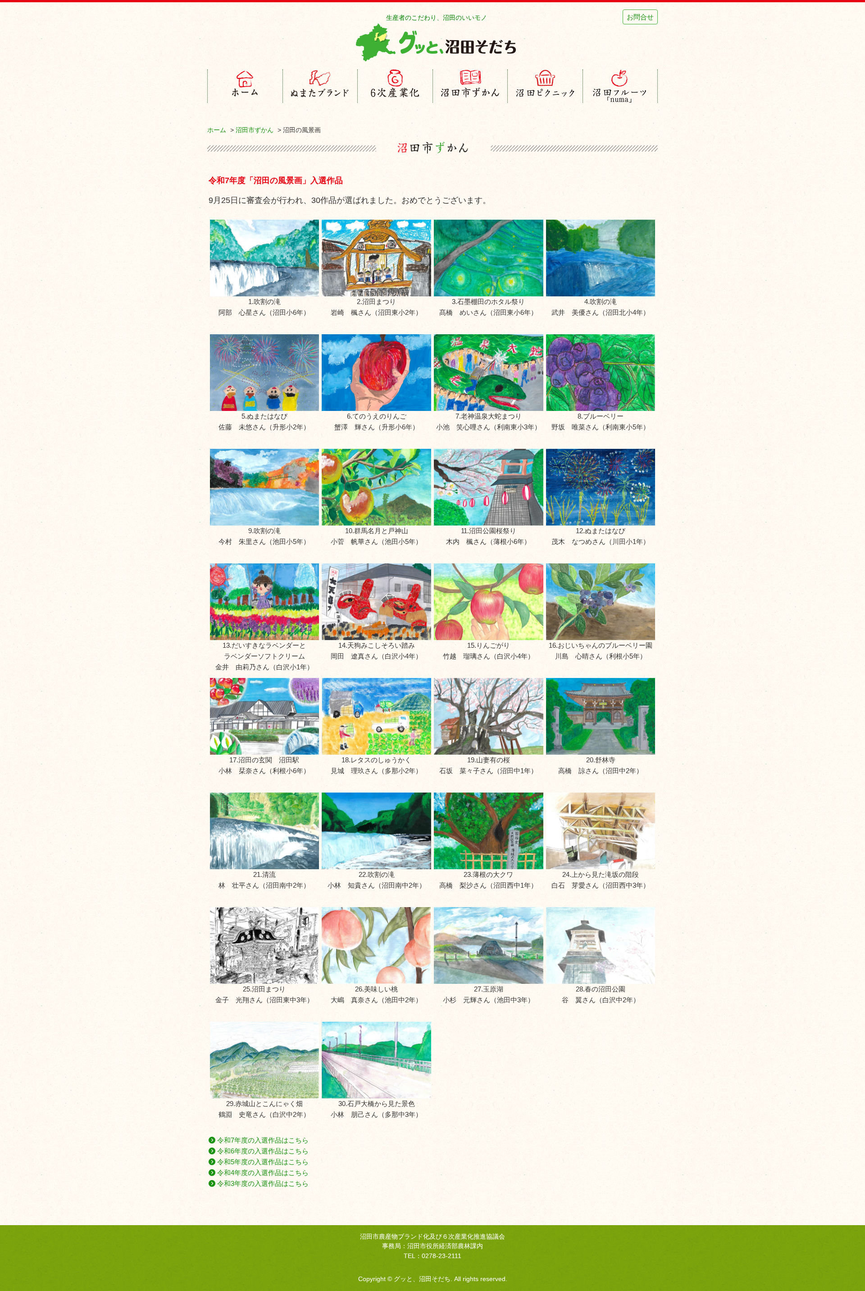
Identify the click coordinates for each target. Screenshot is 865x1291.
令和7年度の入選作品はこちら (262, 1140)
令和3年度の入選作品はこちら (262, 1183)
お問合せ (640, 17)
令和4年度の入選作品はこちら (262, 1172)
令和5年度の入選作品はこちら (262, 1162)
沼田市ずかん (254, 130)
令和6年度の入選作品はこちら (262, 1151)
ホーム (216, 130)
